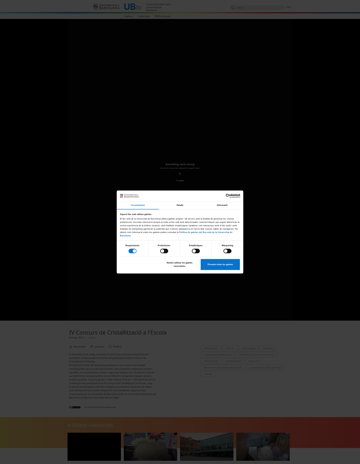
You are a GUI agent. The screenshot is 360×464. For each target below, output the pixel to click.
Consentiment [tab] (138, 205)
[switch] (164, 251)
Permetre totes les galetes (220, 264)
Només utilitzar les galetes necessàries (180, 264)
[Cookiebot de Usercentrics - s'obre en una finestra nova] (228, 196)
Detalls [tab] (180, 205)
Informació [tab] (222, 205)
